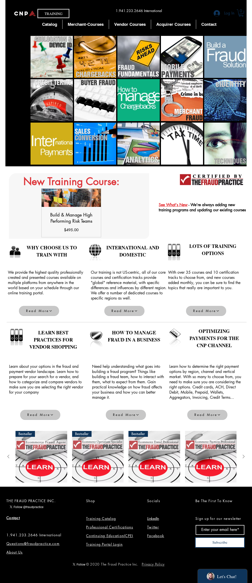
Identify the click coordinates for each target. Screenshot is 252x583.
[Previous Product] (8, 456)
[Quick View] (211, 457)
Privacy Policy (153, 564)
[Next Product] (244, 456)
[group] (126, 457)
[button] (241, 12)
